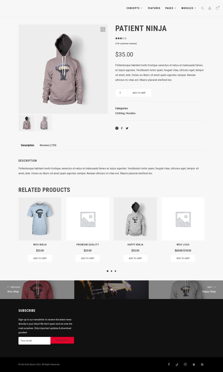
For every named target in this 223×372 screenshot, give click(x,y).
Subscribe (62, 340)
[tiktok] (176, 364)
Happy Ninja (209, 289)
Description (27, 145)
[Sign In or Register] (210, 8)
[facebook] (167, 364)
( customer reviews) (126, 43)
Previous (14, 78)
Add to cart (139, 93)
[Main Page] (111, 289)
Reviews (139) (48, 145)
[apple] (192, 364)
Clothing (120, 113)
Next (112, 78)
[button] (102, 29)
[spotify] (200, 364)
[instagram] (184, 364)
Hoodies (130, 113)
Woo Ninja (13, 289)
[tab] (27, 145)
